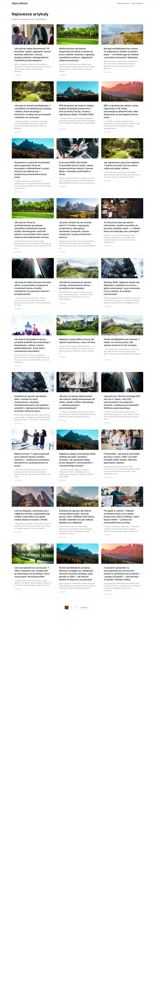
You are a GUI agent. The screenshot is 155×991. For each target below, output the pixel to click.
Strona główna (137, 3)
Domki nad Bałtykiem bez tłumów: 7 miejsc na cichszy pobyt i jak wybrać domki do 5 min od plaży (122, 342)
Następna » (85, 607)
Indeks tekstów (123, 3)
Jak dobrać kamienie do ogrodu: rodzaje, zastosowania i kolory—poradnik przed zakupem (75, 285)
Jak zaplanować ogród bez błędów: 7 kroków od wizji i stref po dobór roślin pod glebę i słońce (122, 165)
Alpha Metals (20, 3)
